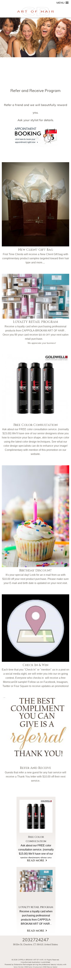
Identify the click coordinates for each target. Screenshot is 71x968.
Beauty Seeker (52, 967)
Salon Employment (35, 967)
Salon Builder (19, 967)
